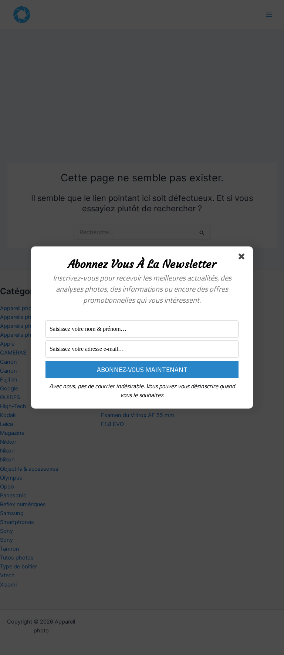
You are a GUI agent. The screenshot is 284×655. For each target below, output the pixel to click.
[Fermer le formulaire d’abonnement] (243, 257)
